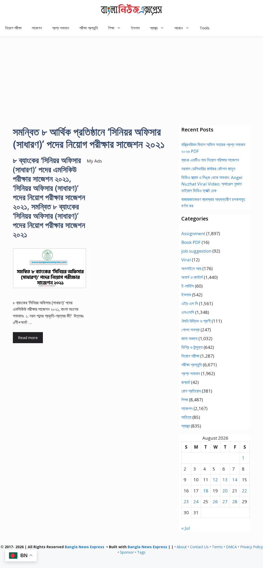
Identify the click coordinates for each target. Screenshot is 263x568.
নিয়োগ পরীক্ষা (13, 27)
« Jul (185, 528)
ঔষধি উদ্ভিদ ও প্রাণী (196, 321)
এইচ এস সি (189, 303)
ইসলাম (135, 27)
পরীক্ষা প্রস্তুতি (88, 27)
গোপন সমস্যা (190, 330)
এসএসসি (187, 312)
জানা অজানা (189, 338)
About (182, 546)
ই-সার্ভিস (187, 286)
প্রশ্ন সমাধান (60, 27)
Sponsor (127, 552)
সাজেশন (37, 27)
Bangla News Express (84, 546)
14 (234, 480)
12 (215, 480)
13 (225, 480)
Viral (186, 260)
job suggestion (196, 251)
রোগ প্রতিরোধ (191, 391)
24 (196, 501)
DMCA (231, 546)
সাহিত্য (186, 417)
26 (215, 501)
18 (205, 491)
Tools (205, 27)
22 (244, 491)
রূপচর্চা (185, 382)
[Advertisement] (131, 74)
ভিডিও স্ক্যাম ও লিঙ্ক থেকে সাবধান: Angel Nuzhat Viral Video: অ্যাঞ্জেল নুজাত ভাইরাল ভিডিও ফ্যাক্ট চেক (211, 183)
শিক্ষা (184, 400)
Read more (28, 337)
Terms (217, 546)
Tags (141, 552)
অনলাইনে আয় (191, 268)
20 (225, 491)
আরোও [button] (178, 27)
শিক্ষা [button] (111, 27)
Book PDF (191, 242)
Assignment (193, 233)
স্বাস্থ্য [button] (154, 27)
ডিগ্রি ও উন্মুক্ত (192, 347)
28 (234, 501)
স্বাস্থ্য (185, 426)
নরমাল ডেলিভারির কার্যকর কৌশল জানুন (208, 169)
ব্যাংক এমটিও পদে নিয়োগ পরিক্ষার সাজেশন (210, 160)
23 (186, 501)
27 (225, 501)
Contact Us (199, 546)
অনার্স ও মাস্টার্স (192, 277)
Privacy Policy (251, 546)
